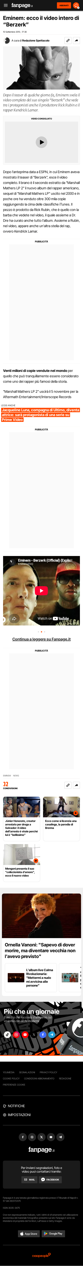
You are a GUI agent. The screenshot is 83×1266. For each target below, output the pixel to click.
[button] (76, 40)
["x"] (33, 1034)
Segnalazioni (27, 1072)
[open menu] (4, 5)
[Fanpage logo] (22, 5)
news (16, 776)
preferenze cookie (14, 1084)
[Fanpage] (42, 1150)
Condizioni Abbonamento (39, 1078)
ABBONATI (64, 5)
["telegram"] (51, 1034)
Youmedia (8, 1072)
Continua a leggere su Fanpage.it (41, 639)
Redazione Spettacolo (35, 40)
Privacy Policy (48, 1072)
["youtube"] (25, 1034)
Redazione (65, 1078)
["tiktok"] (7, 1034)
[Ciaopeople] (41, 1255)
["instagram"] (16, 1034)
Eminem (7, 776)
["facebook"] (42, 1034)
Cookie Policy (11, 1078)
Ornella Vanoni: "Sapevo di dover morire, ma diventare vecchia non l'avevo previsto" (40, 950)
